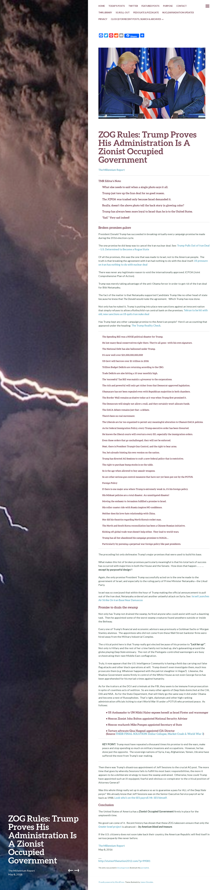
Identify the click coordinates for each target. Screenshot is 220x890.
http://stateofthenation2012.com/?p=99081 (124, 860)
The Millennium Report (21, 870)
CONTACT (181, 6)
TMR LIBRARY (105, 12)
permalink (145, 868)
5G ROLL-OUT (123, 12)
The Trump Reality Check (146, 325)
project (109, 826)
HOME (101, 6)
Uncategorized (123, 868)
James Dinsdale (147, 882)
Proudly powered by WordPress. (112, 882)
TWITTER (133, 6)
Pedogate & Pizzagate (146, 12)
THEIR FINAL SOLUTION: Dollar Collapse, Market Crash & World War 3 (159, 733)
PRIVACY (102, 19)
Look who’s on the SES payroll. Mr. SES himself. (140, 797)
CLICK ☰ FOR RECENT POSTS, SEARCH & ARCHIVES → (137, 19)
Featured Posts (150, 6)
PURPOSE (168, 6)
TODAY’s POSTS (116, 6)
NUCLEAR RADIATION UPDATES (178, 12)
